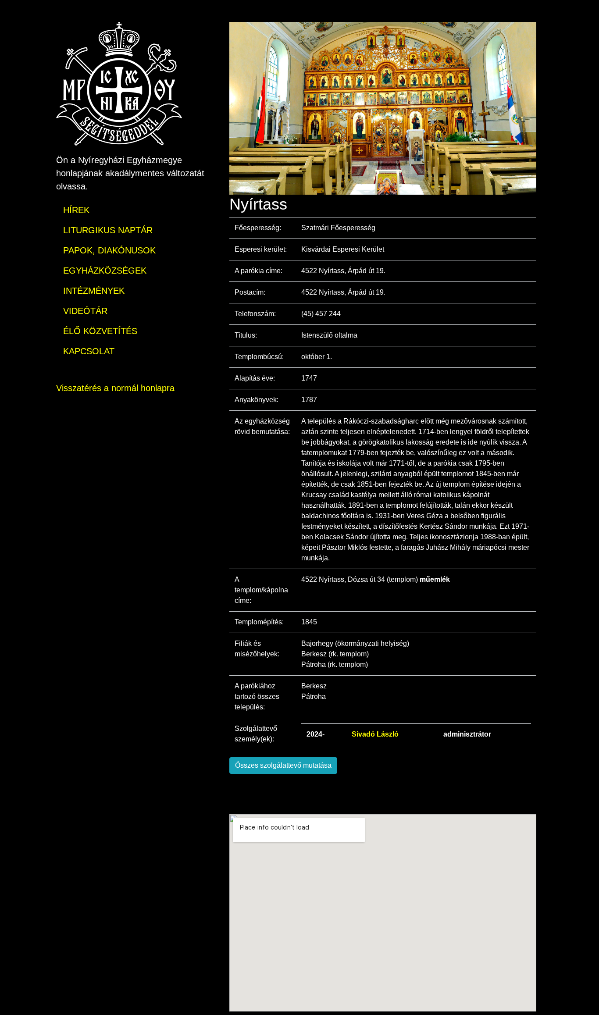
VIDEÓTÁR (85, 311)
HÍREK (76, 210)
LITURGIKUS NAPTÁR (108, 230)
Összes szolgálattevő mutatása (283, 765)
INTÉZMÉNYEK (94, 291)
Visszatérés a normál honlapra (115, 388)
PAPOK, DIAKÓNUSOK (109, 250)
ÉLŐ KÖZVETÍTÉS (100, 331)
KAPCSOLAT (88, 351)
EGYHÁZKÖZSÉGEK (104, 270)
